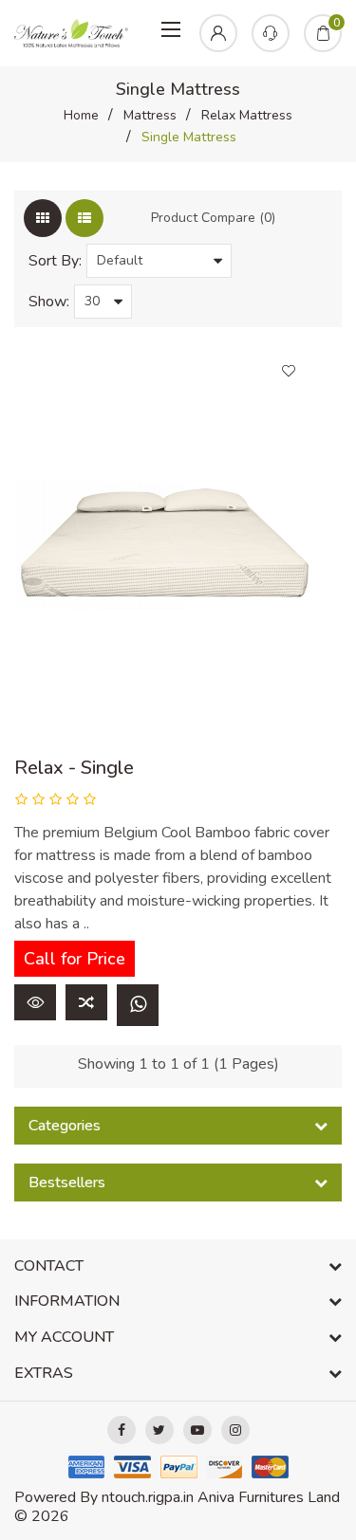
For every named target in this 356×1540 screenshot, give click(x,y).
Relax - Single (74, 767)
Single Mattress (188, 137)
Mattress (150, 115)
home (81, 115)
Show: (48, 301)
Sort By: (55, 260)
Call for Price (74, 958)
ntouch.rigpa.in (148, 1497)
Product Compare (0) (213, 218)
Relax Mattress (246, 115)
